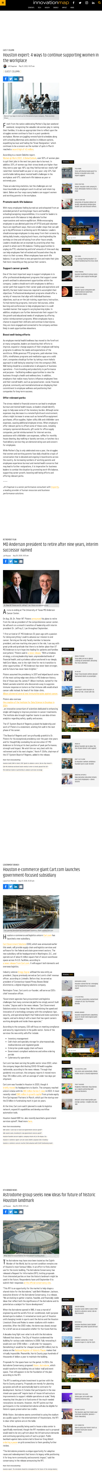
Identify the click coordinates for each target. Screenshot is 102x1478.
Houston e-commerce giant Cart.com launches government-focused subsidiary (41, 872)
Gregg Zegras (23, 972)
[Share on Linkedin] (15, 78)
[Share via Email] (20, 78)
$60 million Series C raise (34, 1091)
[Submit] (99, 3)
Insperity (55, 487)
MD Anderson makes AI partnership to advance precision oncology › (23, 770)
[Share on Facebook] (5, 78)
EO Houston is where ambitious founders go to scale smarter (85, 762)
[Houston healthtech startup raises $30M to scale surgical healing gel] (67, 276)
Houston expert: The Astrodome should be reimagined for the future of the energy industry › (30, 1469)
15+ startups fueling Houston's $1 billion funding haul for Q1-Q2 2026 (86, 260)
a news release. (34, 653)
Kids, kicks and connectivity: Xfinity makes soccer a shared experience (86, 1072)
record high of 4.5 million (22, 149)
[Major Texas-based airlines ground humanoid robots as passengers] (67, 676)
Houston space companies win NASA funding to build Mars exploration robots (85, 292)
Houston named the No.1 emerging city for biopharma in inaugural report (86, 985)
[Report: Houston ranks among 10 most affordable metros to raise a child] (67, 188)
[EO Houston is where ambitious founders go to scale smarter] (67, 763)
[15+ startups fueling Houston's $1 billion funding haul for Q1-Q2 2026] (67, 260)
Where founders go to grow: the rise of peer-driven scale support (85, 747)
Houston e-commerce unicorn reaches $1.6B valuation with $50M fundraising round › (28, 1143)
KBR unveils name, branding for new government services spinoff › (23, 1133)
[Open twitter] (80, 2)
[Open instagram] (87, 2)
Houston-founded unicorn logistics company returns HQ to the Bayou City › (25, 1136)
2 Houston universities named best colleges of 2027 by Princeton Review (86, 1001)
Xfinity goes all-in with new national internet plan (84, 1397)
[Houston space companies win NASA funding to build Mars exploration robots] (67, 291)
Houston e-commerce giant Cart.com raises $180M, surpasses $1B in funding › (26, 1140)
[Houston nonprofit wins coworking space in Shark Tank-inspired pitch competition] (67, 1016)
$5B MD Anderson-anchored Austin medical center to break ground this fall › (26, 766)
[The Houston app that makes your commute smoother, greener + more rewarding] (67, 1414)
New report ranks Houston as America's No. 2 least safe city (84, 690)
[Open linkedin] (93, 2)
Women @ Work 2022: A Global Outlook (19, 158)
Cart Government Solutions (14, 944)
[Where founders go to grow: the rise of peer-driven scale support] (67, 748)
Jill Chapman (12, 66)
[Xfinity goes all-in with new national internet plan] (67, 1398)
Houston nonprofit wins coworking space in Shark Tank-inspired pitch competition (86, 1017)
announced (36, 618)
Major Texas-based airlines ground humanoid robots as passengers (86, 675)
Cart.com (47, 935)
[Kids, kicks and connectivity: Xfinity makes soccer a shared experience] (67, 1073)
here (30, 1121)
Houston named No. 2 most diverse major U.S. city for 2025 (85, 1341)
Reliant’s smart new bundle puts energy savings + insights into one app (86, 1102)
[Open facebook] (73, 2)
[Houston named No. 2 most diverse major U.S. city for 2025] (67, 1342)
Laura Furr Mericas (9, 881)
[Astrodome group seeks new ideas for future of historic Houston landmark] (31, 1239)
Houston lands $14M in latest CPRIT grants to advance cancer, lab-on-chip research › (28, 763)
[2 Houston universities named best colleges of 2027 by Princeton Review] (67, 1001)
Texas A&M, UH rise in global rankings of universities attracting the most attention (86, 660)
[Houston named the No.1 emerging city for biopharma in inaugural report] (67, 985)
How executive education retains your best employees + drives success (86, 779)
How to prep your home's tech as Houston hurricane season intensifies (86, 1429)
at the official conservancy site (37, 1282)
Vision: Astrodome (41, 1365)
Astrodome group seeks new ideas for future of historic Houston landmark (49, 1197)
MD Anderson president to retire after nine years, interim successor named (50, 547)
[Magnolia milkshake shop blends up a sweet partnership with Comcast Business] (67, 1088)
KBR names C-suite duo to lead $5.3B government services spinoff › (23, 1130)
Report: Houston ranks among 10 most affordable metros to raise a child (86, 188)
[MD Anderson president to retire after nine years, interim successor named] (31, 588)
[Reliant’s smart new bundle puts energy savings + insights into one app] (67, 1104)
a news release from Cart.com (16, 963)
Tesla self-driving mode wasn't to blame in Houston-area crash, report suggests (86, 173)
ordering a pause (10, 1442)
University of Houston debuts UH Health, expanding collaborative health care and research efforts (85, 204)
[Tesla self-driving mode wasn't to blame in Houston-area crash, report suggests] (67, 173)
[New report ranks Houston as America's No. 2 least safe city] (67, 691)
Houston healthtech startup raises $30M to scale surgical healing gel (86, 275)
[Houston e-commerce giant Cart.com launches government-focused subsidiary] (31, 914)
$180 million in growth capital (28, 1094)
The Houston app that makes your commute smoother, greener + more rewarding (86, 1414)
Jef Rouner (7, 555)
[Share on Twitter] (10, 78)
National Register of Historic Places (30, 1350)
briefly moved (9, 1087)
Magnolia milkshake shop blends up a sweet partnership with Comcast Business (86, 1089)
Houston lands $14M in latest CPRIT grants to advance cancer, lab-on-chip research (86, 1311)
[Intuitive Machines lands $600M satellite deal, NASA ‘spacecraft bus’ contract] (67, 1326)
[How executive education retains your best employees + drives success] (67, 779)
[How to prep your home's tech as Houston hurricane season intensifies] (67, 1429)
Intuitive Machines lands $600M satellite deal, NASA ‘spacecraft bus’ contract (86, 1326)
